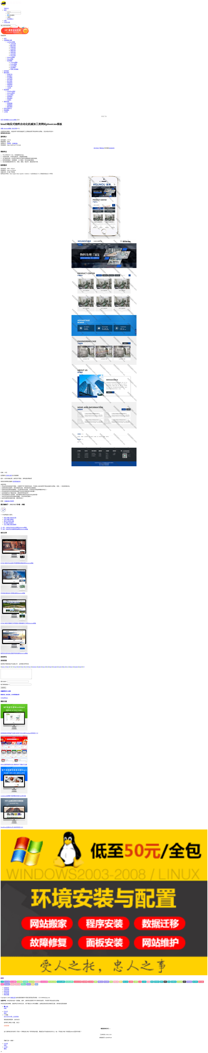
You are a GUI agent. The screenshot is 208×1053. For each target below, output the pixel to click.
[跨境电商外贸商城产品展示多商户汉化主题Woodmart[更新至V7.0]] (14, 730)
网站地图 (6, 994)
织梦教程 (9, 96)
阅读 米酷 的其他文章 (10, 517)
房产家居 (9, 79)
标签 (2, 978)
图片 (121, 981)
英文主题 (13, 55)
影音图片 (9, 76)
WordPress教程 (11, 91)
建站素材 (9, 106)
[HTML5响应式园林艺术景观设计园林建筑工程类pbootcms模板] (14, 621)
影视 (152, 981)
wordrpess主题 (77, 981)
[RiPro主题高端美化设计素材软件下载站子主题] (14, 761)
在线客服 (6, 1025)
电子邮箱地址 (5, 684)
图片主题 (13, 45)
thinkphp (37, 981)
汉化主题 (13, 54)
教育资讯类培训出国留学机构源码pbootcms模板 (14, 653)
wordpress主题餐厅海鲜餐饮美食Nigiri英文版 (13, 796)
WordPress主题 (52, 981)
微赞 (165, 981)
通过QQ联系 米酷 (9, 521)
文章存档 (6, 989)
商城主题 (13, 47)
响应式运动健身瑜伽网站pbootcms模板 (14, 529)
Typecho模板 (13, 62)
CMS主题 (13, 43)
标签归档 (6, 991)
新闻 (169, 981)
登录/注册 (9, 475)
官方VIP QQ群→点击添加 (11, 1016)
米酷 (2, 128)
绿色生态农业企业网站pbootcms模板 (14, 527)
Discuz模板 (10, 59)
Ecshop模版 (13, 64)
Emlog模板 (13, 65)
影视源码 (157, 981)
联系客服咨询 (16, 481)
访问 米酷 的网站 (9, 519)
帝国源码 (9, 83)
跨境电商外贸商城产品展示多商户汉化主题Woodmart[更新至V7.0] (19, 733)
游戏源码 (9, 84)
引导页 (144, 981)
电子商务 (9, 81)
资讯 (36, 984)
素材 (2, 984)
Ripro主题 (31, 981)
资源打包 (9, 74)
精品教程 (6, 89)
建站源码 (6, 72)
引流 (148, 981)
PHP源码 (25, 981)
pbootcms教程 (11, 93)
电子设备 (201, 981)
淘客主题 (13, 52)
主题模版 (8, 40)
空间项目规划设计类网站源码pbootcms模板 (13, 593)
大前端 (131, 981)
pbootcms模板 (11, 57)
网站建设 (9, 98)
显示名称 (4, 681)
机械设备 (15, 143)
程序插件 (6, 71)
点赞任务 (9, 86)
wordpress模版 (11, 42)
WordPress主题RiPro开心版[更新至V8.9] (12, 827)
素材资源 (6, 101)
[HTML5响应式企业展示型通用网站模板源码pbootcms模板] (14, 561)
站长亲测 (8, 108)
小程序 (9, 88)
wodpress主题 (44, 981)
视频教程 (9, 105)
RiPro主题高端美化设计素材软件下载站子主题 (14, 764)
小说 (140, 981)
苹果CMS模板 (14, 69)
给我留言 (6, 987)
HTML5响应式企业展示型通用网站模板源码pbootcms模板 (17, 563)
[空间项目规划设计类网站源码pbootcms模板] (14, 591)
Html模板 (13, 67)
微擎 (161, 981)
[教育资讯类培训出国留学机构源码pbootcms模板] (14, 651)
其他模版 (9, 60)
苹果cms (23, 984)
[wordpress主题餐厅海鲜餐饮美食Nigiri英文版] (14, 793)
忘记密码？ (10, 19)
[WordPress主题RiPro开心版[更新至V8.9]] (14, 824)
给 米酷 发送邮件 (9, 523)
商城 (111, 981)
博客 (95, 981)
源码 (184, 981)
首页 (5, 38)
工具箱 (6, 111)
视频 (33, 984)
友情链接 (6, 993)
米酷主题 (3, 3)
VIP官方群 (7, 22)
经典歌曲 (9, 103)
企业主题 (13, 48)
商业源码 (106, 981)
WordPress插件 (60, 981)
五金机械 (85, 981)
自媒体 (12, 984)
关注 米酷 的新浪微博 (10, 524)
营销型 (9, 143)
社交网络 (9, 77)
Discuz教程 (10, 94)
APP (2, 981)
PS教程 (9, 100)
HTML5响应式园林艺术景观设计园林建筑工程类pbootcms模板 (18, 623)
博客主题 (13, 50)
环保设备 (189, 981)
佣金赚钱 (6, 110)
